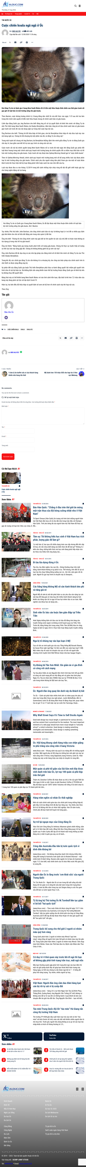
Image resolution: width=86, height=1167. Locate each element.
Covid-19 (27, 14)
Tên (3, 427)
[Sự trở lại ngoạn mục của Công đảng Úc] (16, 827)
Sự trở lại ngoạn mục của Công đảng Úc (52, 822)
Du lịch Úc (7, 1120)
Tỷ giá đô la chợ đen (52, 1134)
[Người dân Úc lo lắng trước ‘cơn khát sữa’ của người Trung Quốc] (16, 879)
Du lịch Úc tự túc (51, 1116)
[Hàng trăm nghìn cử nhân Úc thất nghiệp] (16, 803)
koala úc (30, 329)
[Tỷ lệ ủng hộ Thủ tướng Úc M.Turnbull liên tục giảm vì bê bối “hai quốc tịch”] (16, 905)
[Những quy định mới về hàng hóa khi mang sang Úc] (37, 1060)
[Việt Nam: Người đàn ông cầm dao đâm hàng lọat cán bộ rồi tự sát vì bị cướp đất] (16, 988)
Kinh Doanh (8, 1101)
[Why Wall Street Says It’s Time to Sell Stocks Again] (16, 720)
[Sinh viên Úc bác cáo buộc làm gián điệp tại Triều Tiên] (16, 617)
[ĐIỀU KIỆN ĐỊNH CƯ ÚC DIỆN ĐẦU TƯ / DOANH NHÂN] (37, 1070)
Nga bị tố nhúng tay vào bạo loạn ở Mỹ (51, 641)
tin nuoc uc (8, 14)
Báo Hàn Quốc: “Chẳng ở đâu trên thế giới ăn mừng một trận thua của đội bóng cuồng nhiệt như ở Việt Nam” (58, 510)
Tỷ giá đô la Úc (50, 1126)
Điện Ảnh (7, 1138)
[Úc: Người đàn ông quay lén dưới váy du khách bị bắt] (16, 696)
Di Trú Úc (48, 1105)
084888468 (9, 1164)
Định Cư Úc (8, 1142)
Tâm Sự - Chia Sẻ (38, 533)
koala (23, 329)
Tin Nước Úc (7, 20)
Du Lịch (6, 1134)
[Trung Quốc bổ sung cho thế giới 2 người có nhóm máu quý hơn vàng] (16, 934)
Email (4, 436)
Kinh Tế (6, 1105)
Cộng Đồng (36, 583)
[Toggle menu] (83, 4)
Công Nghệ (8, 1130)
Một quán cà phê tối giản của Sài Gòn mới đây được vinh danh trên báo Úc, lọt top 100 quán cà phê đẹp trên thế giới (58, 772)
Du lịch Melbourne (51, 1113)
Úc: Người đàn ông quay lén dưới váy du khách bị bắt (58, 691)
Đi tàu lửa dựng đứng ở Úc (46, 562)
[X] (22, 1036)
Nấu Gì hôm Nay (10, 1109)
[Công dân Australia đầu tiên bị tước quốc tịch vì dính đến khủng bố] (16, 851)
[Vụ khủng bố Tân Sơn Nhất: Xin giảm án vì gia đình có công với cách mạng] (16, 670)
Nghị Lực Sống (9, 1113)
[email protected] (25, 1164)
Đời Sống (7, 1145)
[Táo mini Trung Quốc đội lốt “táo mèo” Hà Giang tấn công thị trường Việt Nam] (16, 1014)
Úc (33, 14)
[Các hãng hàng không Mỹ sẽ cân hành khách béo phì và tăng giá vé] (16, 591)
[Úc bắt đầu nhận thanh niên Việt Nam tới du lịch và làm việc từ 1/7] (37, 1051)
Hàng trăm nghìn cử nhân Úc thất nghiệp (53, 797)
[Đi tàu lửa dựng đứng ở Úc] (16, 567)
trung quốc (18, 14)
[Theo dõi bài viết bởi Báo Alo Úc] (5, 32)
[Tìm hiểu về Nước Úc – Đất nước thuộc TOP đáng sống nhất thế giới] (80, 1051)
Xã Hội (35, 765)
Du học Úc (7, 1116)
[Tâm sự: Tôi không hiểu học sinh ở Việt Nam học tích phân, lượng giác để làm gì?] (16, 541)
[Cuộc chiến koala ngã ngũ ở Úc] (11, 478)
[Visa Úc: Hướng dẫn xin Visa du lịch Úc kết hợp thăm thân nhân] (80, 1070)
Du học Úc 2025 (50, 1109)
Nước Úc (48, 1101)
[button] (21, 42)
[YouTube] (64, 1036)
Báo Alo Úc (16, 31)
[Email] (15, 42)
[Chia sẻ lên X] (10, 42)
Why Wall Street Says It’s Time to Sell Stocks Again (58, 715)
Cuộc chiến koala (13, 329)
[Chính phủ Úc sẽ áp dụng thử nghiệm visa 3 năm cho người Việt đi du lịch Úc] (80, 1060)
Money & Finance (38, 711)
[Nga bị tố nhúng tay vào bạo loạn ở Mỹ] (16, 646)
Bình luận (5, 406)
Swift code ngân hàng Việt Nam (56, 1130)
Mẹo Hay (36, 953)
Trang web (5, 445)
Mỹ (37, 14)
